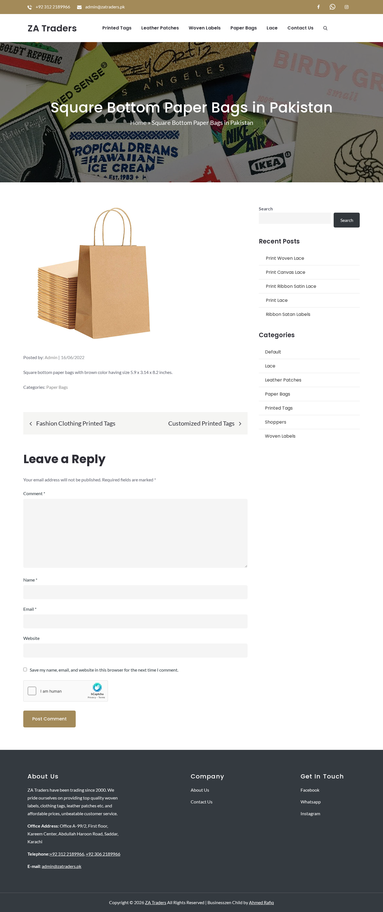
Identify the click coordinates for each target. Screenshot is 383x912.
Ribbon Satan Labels (288, 314)
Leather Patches (160, 28)
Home (138, 123)
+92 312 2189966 (67, 853)
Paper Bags (243, 28)
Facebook (310, 789)
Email (29, 609)
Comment (34, 493)
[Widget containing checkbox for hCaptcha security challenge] (65, 691)
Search (266, 208)
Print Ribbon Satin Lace (291, 286)
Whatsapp (311, 801)
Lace (272, 28)
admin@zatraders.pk (61, 866)
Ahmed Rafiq (261, 902)
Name (30, 579)
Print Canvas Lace (285, 272)
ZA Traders (52, 28)
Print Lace (277, 300)
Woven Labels (205, 28)
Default (273, 352)
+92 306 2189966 (103, 853)
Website (31, 638)
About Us (200, 789)
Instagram (310, 813)
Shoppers (275, 422)
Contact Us (300, 28)
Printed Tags (116, 28)
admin (51, 357)
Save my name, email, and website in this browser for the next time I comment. (104, 670)
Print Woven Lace (285, 258)
